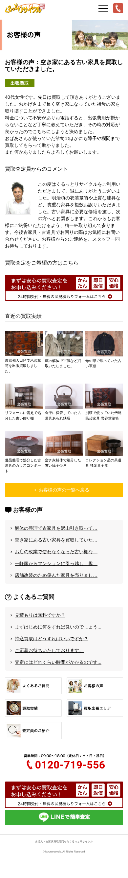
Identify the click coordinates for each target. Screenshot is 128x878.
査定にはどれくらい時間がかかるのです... (58, 662)
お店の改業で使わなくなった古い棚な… (56, 551)
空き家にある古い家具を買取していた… (56, 539)
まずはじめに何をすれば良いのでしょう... (58, 626)
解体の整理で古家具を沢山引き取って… (56, 528)
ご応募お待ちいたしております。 (49, 650)
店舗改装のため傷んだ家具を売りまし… (56, 575)
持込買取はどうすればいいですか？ (51, 638)
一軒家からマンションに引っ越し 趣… (56, 563)
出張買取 (20, 83)
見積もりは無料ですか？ (40, 615)
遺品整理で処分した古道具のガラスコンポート (23, 465)
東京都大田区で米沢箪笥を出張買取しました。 (23, 365)
